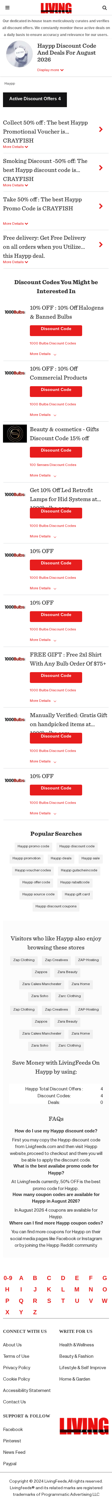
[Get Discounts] (15, 331)
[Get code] (101, 127)
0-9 (8, 1278)
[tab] (35, 99)
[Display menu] (7, 8)
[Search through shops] (105, 8)
